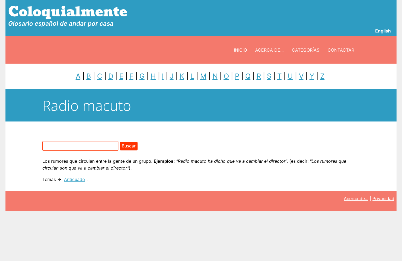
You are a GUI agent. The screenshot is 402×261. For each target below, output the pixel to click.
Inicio (240, 50)
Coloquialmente (67, 11)
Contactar (341, 50)
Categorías (305, 50)
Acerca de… (356, 198)
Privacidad (383, 198)
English (383, 31)
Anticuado (74, 179)
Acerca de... (269, 50)
